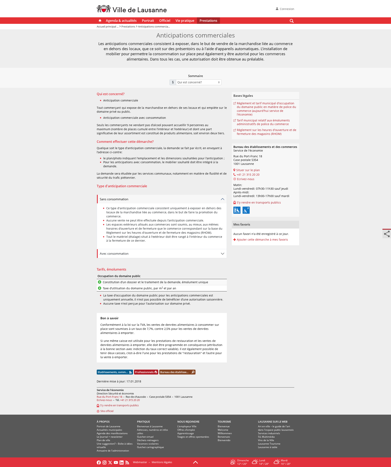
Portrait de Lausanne (108, 426)
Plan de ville (103, 440)
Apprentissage (185, 433)
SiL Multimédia (266, 436)
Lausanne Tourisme (269, 443)
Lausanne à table (267, 447)
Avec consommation (114, 253)
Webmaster (140, 462)
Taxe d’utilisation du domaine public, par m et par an (139, 288)
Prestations (208, 20)
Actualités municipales (109, 430)
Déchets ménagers (148, 440)
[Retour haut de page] (195, 462)
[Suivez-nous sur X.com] (110, 462)
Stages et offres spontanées (193, 436)
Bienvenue (224, 426)
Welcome (223, 430)
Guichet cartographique (150, 447)
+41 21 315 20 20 (130, 400)
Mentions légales (162, 462)
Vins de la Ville (266, 440)
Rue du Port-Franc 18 (109, 397)
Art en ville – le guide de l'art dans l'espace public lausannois (276, 428)
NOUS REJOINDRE (188, 421)
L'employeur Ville (187, 426)
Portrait (148, 20)
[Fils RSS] (128, 462)
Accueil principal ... (108, 26)
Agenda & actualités (121, 20)
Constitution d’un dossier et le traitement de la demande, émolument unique (155, 282)
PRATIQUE (143, 421)
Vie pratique (185, 20)
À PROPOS (103, 421)
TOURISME (224, 421)
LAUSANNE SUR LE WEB (273, 421)
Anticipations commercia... (154, 26)
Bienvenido (224, 440)
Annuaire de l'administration (113, 450)
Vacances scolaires (148, 443)
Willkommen (225, 433)
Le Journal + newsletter (110, 436)
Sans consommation (114, 199)
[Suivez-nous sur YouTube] (116, 462)
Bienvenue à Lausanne (150, 426)
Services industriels (269, 433)
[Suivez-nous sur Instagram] (104, 462)
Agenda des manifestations (112, 433)
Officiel (164, 20)
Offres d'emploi (186, 430)
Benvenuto (224, 436)
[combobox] (199, 82)
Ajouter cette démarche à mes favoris (262, 239)
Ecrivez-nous (104, 400)
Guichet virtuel (145, 436)
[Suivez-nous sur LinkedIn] (122, 462)
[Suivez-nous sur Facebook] (99, 462)
